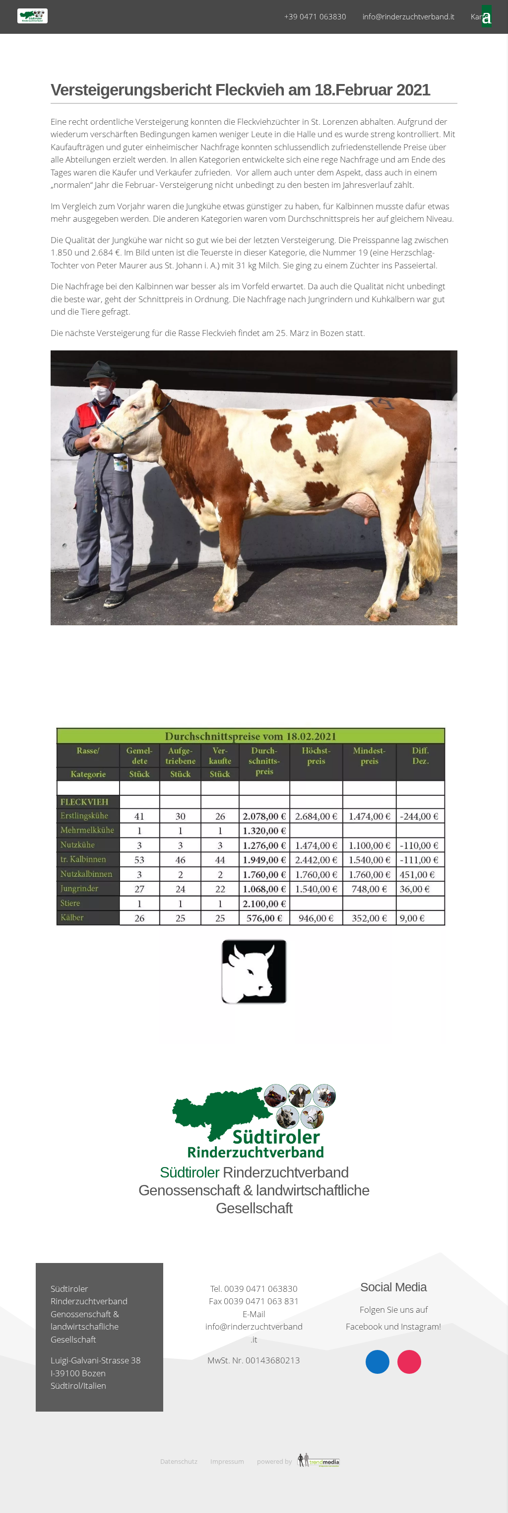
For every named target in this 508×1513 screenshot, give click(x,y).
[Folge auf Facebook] (377, 1362)
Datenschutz (178, 1461)
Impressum (227, 1461)
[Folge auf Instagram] (409, 1362)
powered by (275, 1461)
